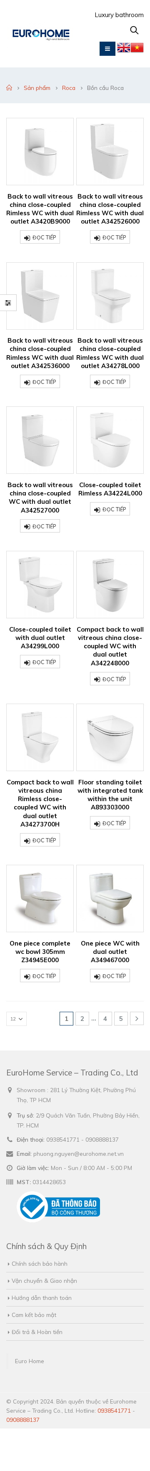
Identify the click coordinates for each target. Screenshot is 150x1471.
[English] (123, 49)
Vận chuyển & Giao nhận (44, 1280)
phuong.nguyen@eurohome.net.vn (78, 1153)
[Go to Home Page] (9, 88)
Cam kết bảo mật (34, 1314)
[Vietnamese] (137, 49)
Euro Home (29, 1360)
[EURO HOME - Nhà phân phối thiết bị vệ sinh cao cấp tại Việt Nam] (42, 34)
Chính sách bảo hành (40, 1263)
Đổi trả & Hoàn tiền (37, 1331)
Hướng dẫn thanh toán (42, 1297)
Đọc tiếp (44, 237)
